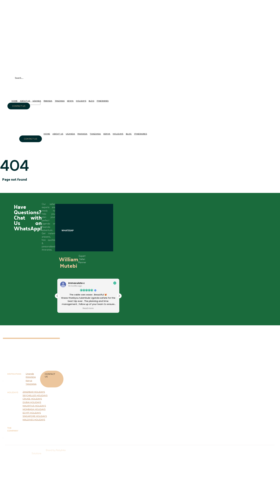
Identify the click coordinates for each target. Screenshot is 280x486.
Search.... (19, 78)
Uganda (30, 373)
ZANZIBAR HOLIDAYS (34, 392)
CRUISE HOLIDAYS (32, 398)
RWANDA (31, 377)
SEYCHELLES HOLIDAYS (35, 395)
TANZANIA (31, 384)
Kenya (29, 380)
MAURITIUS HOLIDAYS (34, 405)
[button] (119, 296)
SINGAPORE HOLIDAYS (35, 416)
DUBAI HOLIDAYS (32, 402)
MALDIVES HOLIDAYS (34, 419)
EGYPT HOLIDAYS (32, 412)
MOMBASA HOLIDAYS (34, 409)
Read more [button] (88, 308)
